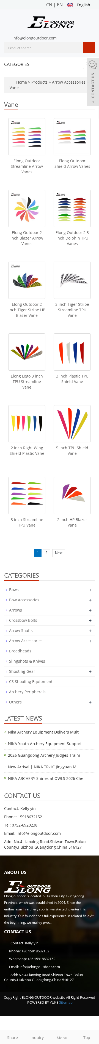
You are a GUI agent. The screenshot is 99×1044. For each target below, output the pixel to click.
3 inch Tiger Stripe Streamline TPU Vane (72, 310)
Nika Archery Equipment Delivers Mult (43, 732)
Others (15, 702)
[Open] (93, 83)
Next (58, 553)
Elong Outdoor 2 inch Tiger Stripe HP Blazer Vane (27, 310)
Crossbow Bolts (23, 620)
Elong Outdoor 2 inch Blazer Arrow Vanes (26, 238)
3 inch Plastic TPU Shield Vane (72, 378)
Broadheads (20, 651)
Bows (14, 589)
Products (40, 82)
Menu (62, 1037)
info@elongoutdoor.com (34, 38)
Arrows (15, 610)
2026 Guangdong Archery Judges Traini (44, 755)
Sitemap (66, 1002)
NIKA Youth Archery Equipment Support (45, 743)
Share (12, 1037)
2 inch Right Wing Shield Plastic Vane (27, 450)
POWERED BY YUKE (43, 1002)
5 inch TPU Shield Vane (72, 450)
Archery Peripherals (27, 691)
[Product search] (89, 47)
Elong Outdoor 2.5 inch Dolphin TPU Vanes (72, 238)
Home (21, 82)
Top (86, 1037)
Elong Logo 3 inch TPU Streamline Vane (27, 381)
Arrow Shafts (21, 630)
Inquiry (37, 1037)
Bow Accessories (24, 599)
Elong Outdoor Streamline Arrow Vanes (27, 166)
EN (60, 5)
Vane (14, 87)
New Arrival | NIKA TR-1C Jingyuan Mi (43, 766)
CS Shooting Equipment (31, 681)
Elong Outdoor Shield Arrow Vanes (72, 163)
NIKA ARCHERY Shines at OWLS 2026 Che (45, 778)
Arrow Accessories (69, 82)
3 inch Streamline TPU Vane (27, 522)
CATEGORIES (16, 64)
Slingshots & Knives (27, 661)
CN (49, 5)
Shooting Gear (22, 671)
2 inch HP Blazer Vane (72, 522)
